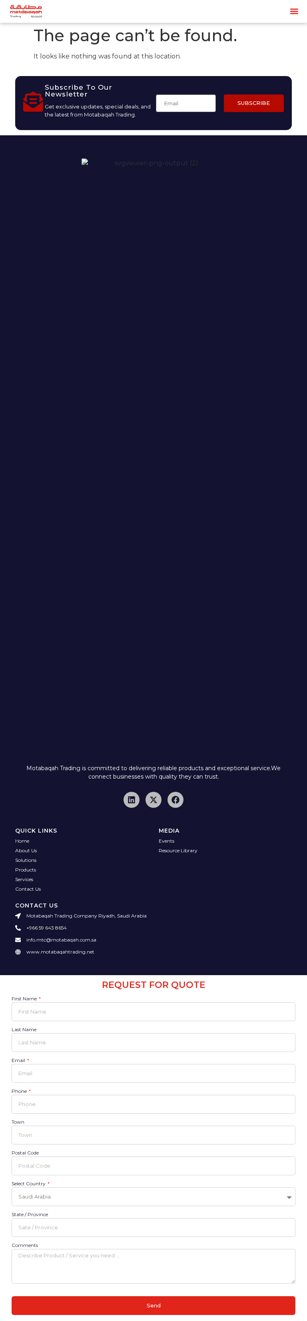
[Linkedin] (132, 800)
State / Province (30, 1214)
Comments (25, 1245)
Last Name (24, 1029)
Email (19, 1060)
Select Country (29, 1183)
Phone (20, 1091)
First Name (25, 999)
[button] (294, 11)
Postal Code (25, 1153)
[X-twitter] (153, 800)
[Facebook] (175, 800)
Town (18, 1122)
